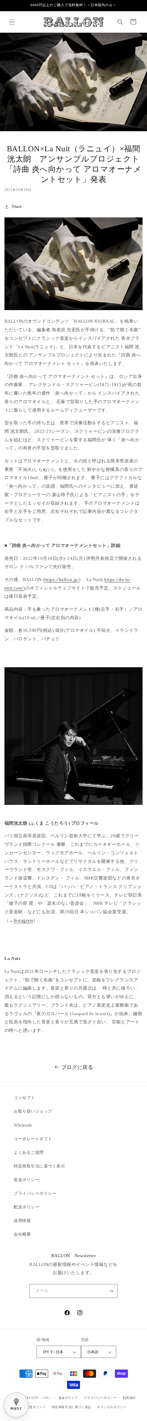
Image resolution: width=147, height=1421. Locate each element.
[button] (11, 21)
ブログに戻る (77, 1067)
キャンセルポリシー (111, 1407)
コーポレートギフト (33, 1138)
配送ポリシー (26, 1207)
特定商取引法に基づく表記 (71, 1407)
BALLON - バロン (38, 1398)
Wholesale (23, 1125)
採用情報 (22, 1220)
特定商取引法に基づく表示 (39, 1166)
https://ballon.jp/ (61, 579)
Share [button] (17, 206)
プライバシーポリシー (35, 1193)
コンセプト (24, 1097)
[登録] (110, 1291)
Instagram (24, 920)
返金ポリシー (26, 1179)
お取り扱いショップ (33, 1111)
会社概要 (22, 1234)
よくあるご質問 (29, 1152)
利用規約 (129, 1398)
